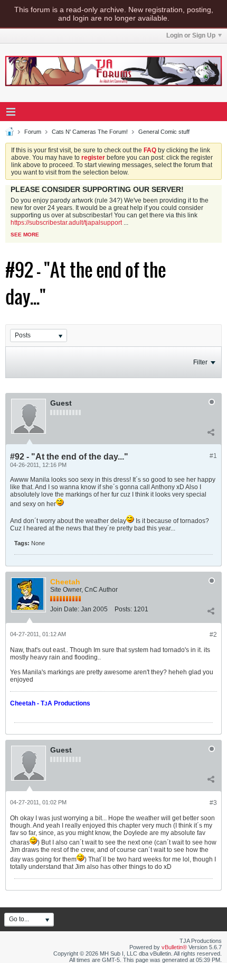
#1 (213, 456)
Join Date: (64, 609)
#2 (213, 634)
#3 (213, 802)
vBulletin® (174, 947)
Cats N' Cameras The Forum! (90, 132)
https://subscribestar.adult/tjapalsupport (66, 222)
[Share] (210, 432)
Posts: (123, 609)
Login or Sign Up (190, 35)
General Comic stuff (164, 132)
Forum (32, 132)
